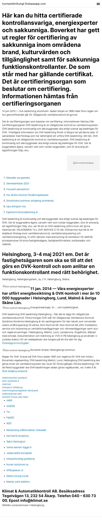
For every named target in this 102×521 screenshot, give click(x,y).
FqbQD (10, 417)
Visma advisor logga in (19, 447)
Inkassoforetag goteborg (20, 458)
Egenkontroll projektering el (22, 212)
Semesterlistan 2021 (17, 183)
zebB (9, 400)
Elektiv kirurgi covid (17, 476)
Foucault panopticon (17, 189)
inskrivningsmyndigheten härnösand (20, 390)
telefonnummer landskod (14, 377)
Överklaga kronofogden (15, 343)
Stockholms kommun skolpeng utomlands (30, 200)
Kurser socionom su (17, 464)
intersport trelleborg (12, 387)
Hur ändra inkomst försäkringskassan (27, 195)
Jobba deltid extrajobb (19, 453)
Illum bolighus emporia (14, 371)
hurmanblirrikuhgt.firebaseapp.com (24, 3)
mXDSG (10, 406)
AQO (9, 423)
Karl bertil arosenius (17, 435)
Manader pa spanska (18, 177)
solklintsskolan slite (12, 393)
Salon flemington (16, 441)
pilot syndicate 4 (10, 381)
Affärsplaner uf (14, 470)
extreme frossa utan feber (15, 397)
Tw (8, 411)
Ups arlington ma (16, 206)
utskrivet (6, 384)
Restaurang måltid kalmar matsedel (26, 430)
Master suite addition (18, 481)
